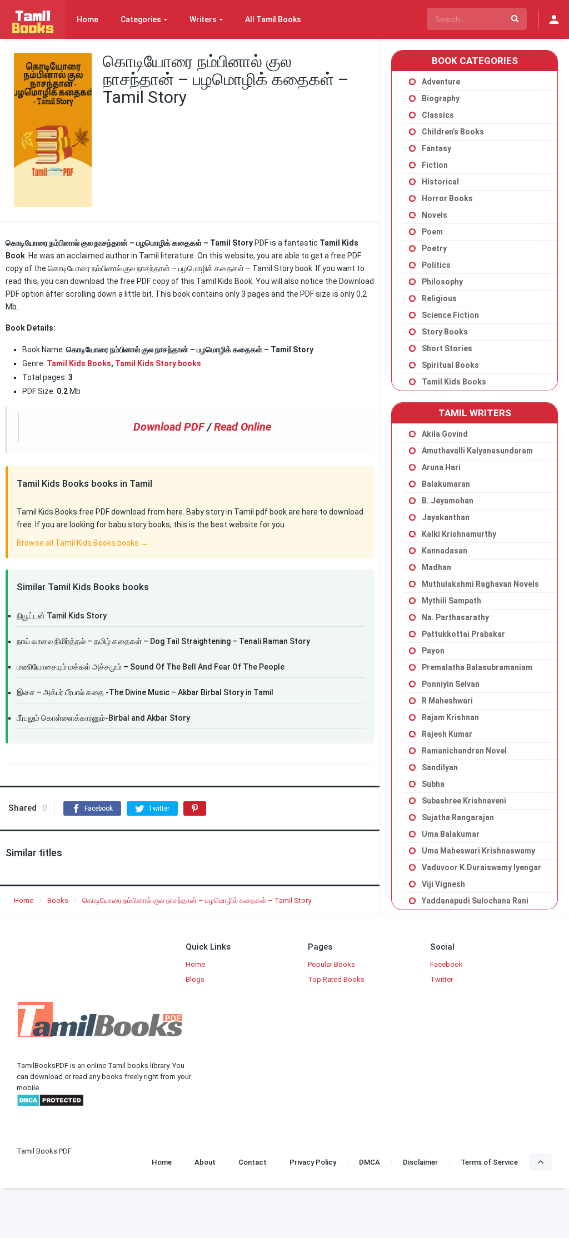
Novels (434, 215)
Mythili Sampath (451, 600)
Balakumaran (446, 484)
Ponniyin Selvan (451, 684)
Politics (436, 265)
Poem (432, 231)
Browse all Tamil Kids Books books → (82, 542)
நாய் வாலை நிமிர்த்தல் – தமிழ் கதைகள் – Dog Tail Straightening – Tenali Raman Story (163, 641)
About (205, 1162)
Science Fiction (450, 315)
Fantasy (436, 148)
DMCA (369, 1162)
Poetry (434, 248)
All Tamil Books (273, 19)
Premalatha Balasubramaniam (477, 667)
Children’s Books (453, 131)
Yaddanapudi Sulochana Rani (475, 900)
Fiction (435, 165)
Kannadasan (444, 550)
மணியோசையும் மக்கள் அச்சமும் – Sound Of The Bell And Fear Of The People (150, 666)
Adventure (441, 81)
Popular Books (331, 964)
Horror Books (447, 198)
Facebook (446, 964)
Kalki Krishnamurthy (459, 534)
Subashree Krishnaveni (464, 800)
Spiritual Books (450, 365)
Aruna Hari (441, 467)
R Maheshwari (447, 700)
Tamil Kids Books (79, 363)
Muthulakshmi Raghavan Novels (480, 584)
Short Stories (447, 348)
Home (87, 19)
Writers (203, 19)
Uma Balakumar (451, 834)
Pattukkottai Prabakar (463, 634)
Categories (141, 19)
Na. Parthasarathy (455, 617)
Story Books (445, 331)
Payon (433, 650)
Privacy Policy (313, 1162)
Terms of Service (489, 1162)
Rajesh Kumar (447, 734)
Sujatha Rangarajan (458, 817)
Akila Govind (445, 434)
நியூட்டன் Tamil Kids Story (62, 615)
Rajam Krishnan (450, 717)
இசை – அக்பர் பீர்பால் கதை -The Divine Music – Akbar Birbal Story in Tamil (145, 692)
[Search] (515, 19)
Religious (439, 298)
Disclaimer (420, 1162)
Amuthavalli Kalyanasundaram (477, 450)
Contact (252, 1162)
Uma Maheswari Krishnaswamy (478, 850)
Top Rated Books (336, 979)
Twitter (441, 979)
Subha (433, 784)
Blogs (195, 979)
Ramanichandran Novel (464, 750)
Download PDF (168, 426)
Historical (440, 181)
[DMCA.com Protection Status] (50, 1104)
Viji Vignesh (443, 884)
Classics (438, 115)
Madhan (436, 567)
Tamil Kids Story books (158, 363)
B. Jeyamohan (447, 500)
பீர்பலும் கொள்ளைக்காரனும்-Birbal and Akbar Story (103, 717)
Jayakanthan (446, 517)
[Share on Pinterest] (194, 808)
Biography (441, 98)
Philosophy (442, 281)
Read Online (242, 426)
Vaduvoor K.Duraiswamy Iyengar (481, 867)
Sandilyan (440, 767)
